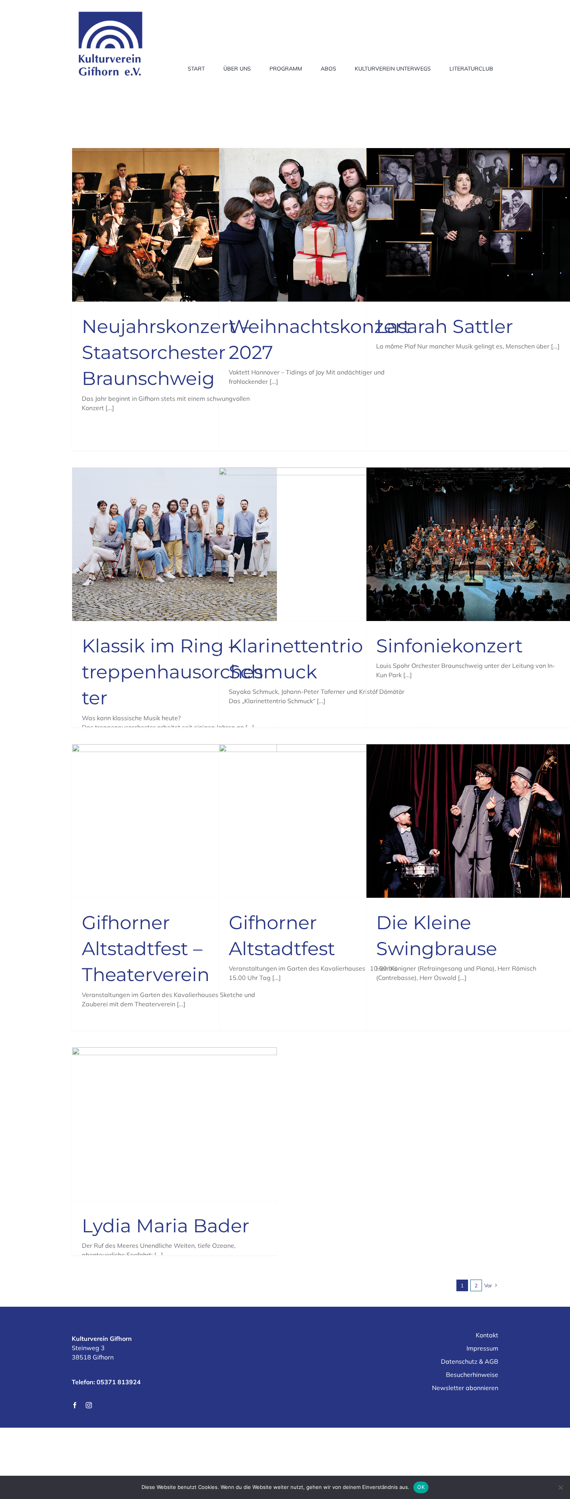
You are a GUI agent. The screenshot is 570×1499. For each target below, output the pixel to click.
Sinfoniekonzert (449, 646)
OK (421, 1487)
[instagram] (89, 1405)
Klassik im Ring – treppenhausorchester (172, 672)
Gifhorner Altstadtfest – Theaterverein (145, 948)
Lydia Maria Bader (165, 1225)
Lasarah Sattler (444, 326)
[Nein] (560, 1487)
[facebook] (75, 1405)
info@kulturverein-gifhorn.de (113, 1373)
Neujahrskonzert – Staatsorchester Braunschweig (166, 352)
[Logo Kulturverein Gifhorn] (110, 9)
